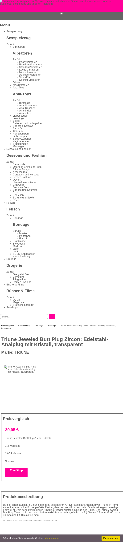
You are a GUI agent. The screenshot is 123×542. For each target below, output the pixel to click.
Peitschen (25, 236)
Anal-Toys (18, 87)
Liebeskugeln (20, 115)
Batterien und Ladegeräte (27, 123)
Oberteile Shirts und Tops (27, 167)
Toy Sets (18, 131)
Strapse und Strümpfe (25, 190)
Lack (15, 251)
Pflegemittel (19, 279)
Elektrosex (19, 243)
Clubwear (18, 184)
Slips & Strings (21, 169)
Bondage (18, 218)
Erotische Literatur (23, 305)
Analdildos (25, 110)
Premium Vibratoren (30, 64)
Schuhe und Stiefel (23, 197)
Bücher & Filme (15, 284)
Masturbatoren (21, 85)
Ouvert (16, 179)
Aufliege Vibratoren (30, 74)
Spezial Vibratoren (29, 80)
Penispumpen (21, 133)
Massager (18, 146)
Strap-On (18, 128)
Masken (23, 233)
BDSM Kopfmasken (24, 254)
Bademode (19, 164)
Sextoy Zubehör (22, 138)
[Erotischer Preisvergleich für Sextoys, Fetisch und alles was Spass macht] (61, 2)
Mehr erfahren (52, 538)
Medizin (17, 246)
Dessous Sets (21, 187)
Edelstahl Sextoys (23, 126)
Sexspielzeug (14, 31)
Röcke (16, 200)
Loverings (18, 118)
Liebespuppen (21, 136)
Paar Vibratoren (28, 62)
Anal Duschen (27, 108)
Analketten (25, 113)
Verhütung (19, 277)
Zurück (10, 44)
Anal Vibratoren (28, 105)
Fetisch (10, 202)
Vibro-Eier (25, 77)
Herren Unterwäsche (24, 182)
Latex (16, 248)
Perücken (18, 195)
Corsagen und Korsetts (26, 174)
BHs (15, 192)
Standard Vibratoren (30, 67)
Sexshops (12, 307)
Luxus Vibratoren (29, 69)
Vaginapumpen (21, 141)
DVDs (16, 299)
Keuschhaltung (21, 256)
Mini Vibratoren (28, 72)
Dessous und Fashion (18, 149)
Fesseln (23, 238)
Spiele (16, 120)
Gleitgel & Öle (21, 274)
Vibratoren (19, 46)
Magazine (18, 302)
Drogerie (11, 259)
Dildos (16, 82)
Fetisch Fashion (22, 177)
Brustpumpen (20, 143)
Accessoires (20, 172)
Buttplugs (24, 103)
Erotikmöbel (19, 241)
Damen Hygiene (22, 282)
